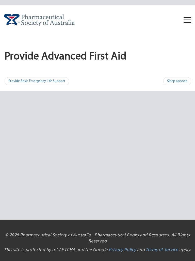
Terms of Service (161, 250)
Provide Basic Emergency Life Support (36, 81)
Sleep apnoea (177, 81)
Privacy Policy (122, 250)
